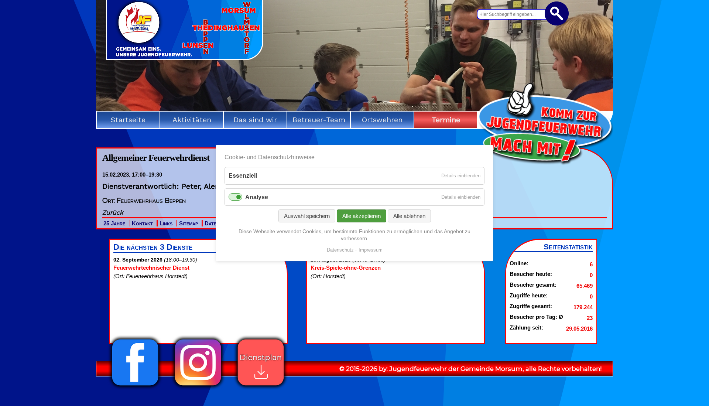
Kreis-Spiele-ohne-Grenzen (346, 268)
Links (166, 223)
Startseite (128, 119)
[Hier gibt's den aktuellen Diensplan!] (260, 388)
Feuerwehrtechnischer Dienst (151, 268)
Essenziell (243, 176)
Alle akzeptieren (361, 216)
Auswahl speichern (307, 216)
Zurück (112, 212)
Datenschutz (340, 250)
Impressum (371, 250)
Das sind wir (255, 119)
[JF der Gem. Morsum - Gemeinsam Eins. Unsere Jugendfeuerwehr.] (184, 57)
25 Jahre (114, 223)
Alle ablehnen (409, 216)
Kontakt (142, 223)
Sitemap (188, 223)
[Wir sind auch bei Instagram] (198, 388)
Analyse (256, 197)
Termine (446, 119)
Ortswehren (382, 119)
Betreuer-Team (318, 119)
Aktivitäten (191, 119)
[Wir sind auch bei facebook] (135, 388)
